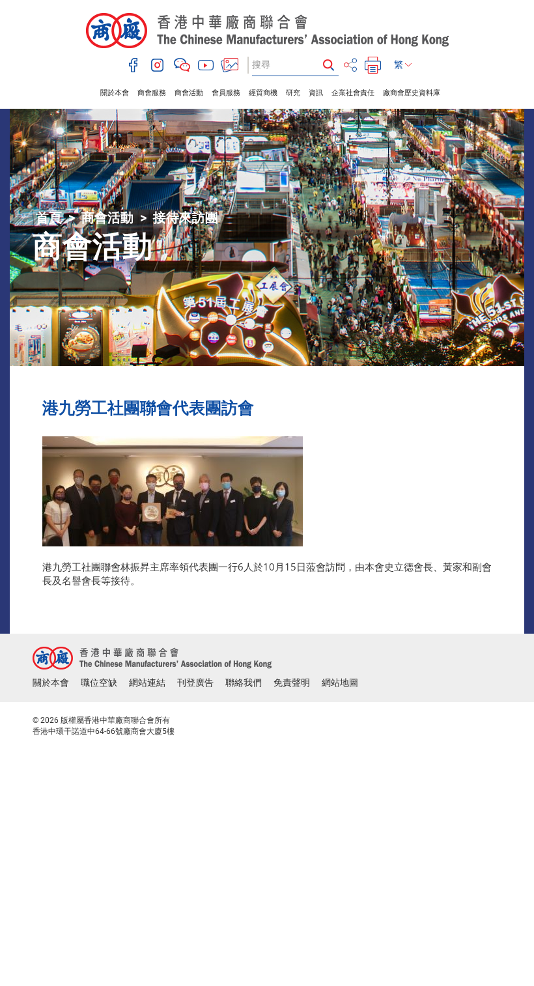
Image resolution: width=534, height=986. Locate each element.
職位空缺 (99, 682)
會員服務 (226, 93)
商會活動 (189, 93)
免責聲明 (292, 682)
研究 (293, 93)
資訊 (316, 93)
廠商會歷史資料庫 (411, 93)
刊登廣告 (195, 682)
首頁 (49, 217)
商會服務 (151, 93)
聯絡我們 (243, 682)
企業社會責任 (352, 93)
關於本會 (114, 93)
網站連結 (147, 682)
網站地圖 (340, 682)
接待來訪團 (185, 217)
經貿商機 (263, 93)
